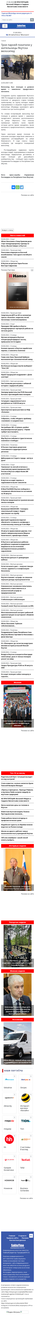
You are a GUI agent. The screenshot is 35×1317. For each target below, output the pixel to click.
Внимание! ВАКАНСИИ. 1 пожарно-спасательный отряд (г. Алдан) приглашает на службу (14, 511)
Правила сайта (12, 1238)
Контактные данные (17, 1240)
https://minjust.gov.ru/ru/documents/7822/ (14, 1303)
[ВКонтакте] (13, 187)
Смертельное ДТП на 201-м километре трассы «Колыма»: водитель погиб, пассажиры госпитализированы (16, 317)
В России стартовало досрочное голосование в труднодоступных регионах (14, 449)
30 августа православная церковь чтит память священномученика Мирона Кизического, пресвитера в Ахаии (16, 533)
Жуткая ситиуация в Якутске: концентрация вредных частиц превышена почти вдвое (13, 339)
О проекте (22, 1236)
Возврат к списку (7, 230)
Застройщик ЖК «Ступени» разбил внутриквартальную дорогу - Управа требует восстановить (15, 429)
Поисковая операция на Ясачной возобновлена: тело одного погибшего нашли (16, 254)
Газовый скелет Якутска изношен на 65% (17, 606)
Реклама (25, 1238)
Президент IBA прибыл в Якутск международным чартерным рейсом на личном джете (17, 328)
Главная (12, 1236)
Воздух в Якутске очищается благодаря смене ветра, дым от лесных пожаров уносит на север (16, 656)
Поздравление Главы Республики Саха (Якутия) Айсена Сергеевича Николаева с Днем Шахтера (17, 634)
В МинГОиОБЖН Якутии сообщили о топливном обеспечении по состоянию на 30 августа (16, 491)
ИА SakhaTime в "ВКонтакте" (18, 35)
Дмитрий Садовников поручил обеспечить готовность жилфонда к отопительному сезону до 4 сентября (15, 522)
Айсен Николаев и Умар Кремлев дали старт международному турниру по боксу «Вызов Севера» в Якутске (16, 243)
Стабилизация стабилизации (13, 599)
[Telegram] (22, 187)
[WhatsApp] (17, 187)
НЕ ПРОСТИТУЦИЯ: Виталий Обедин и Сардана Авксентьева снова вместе (17, 4)
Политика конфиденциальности (13, 1256)
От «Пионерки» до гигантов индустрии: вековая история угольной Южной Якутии (17, 645)
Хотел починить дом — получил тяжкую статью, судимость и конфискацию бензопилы (17, 568)
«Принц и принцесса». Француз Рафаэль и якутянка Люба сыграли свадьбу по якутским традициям (17, 792)
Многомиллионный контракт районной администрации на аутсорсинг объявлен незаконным (17, 614)
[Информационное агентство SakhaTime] (20, 26)
